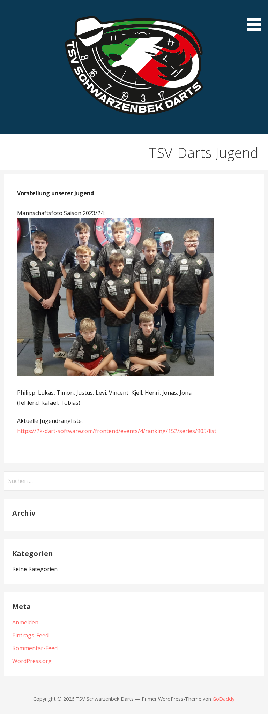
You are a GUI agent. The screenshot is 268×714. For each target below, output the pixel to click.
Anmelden (25, 622)
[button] (257, 16)
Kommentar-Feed (35, 648)
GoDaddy (223, 699)
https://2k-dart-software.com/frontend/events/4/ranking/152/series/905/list (116, 431)
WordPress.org (32, 661)
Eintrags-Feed (30, 635)
